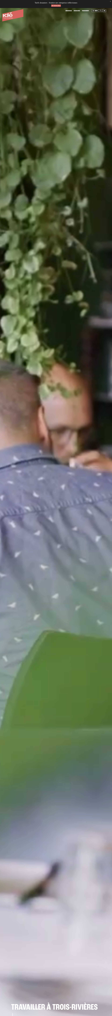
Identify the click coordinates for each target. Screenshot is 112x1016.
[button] (93, 10)
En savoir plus (56, 5)
